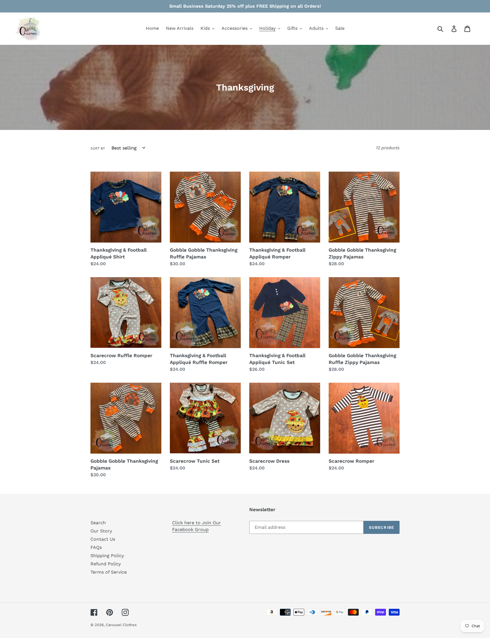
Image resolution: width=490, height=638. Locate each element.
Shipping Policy (107, 555)
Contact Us (102, 539)
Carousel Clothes (121, 625)
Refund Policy (105, 564)
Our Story (101, 531)
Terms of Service (108, 572)
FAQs (96, 547)
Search (98, 522)
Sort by (97, 148)
